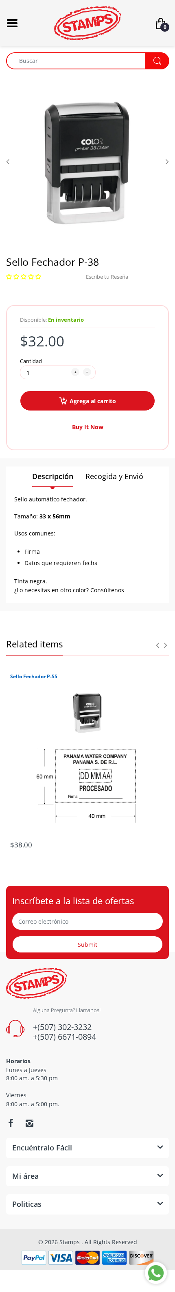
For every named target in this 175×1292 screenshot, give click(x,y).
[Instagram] (29, 1123)
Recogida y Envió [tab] (114, 476)
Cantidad (31, 361)
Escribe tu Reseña (107, 276)
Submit (87, 944)
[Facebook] (10, 1123)
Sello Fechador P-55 (33, 676)
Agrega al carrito (93, 401)
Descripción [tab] (52, 476)
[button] (23, 277)
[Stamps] (87, 22)
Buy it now (87, 427)
